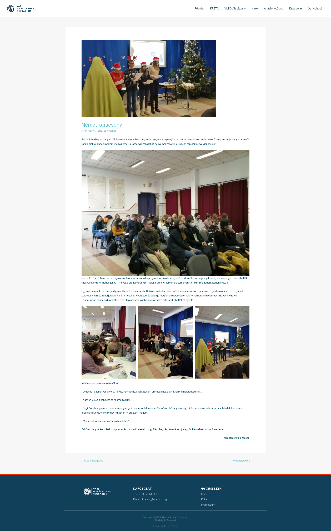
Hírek (255, 8)
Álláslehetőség (273, 8)
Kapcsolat (295, 8)
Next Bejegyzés (243, 460)
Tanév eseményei (106, 130)
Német (92, 130)
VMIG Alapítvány (235, 8)
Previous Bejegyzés (90, 460)
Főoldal (199, 8)
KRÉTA (214, 8)
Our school (315, 8)
